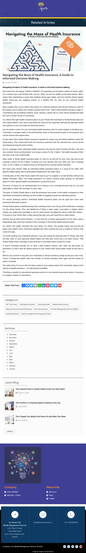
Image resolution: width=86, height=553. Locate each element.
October (12, 341)
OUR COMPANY (12, 492)
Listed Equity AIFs (44, 304)
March (11, 363)
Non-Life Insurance (41, 309)
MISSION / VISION (13, 495)
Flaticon (51, 551)
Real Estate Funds (12, 314)
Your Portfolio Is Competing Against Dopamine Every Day (38, 403)
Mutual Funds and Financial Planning (19, 309)
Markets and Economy (61, 304)
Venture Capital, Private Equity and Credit (36, 314)
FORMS (51, 499)
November (13, 338)
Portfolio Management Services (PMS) (64, 309)
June (11, 353)
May (10, 356)
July (10, 350)
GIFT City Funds (11, 304)
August (11, 347)
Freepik (41, 551)
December (13, 334)
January (12, 369)
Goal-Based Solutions (27, 304)
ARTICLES (52, 492)
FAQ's (51, 495)
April (10, 359)
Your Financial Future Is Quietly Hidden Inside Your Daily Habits (40, 389)
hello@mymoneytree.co (43, 522)
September (13, 344)
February (12, 366)
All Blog (10, 431)
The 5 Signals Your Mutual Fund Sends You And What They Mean (41, 416)
